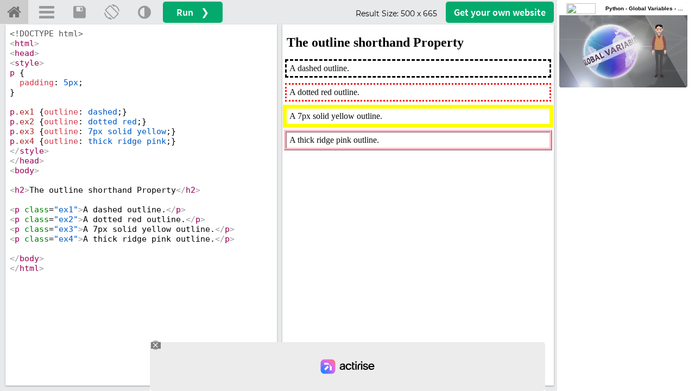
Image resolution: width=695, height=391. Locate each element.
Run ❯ (192, 12)
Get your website (500, 12)
